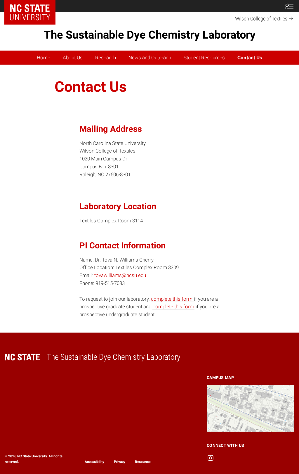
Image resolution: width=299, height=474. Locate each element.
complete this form (172, 299)
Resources (143, 462)
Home (43, 57)
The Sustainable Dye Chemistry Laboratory (149, 34)
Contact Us (249, 57)
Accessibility (94, 462)
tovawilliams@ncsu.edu (120, 275)
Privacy (119, 462)
